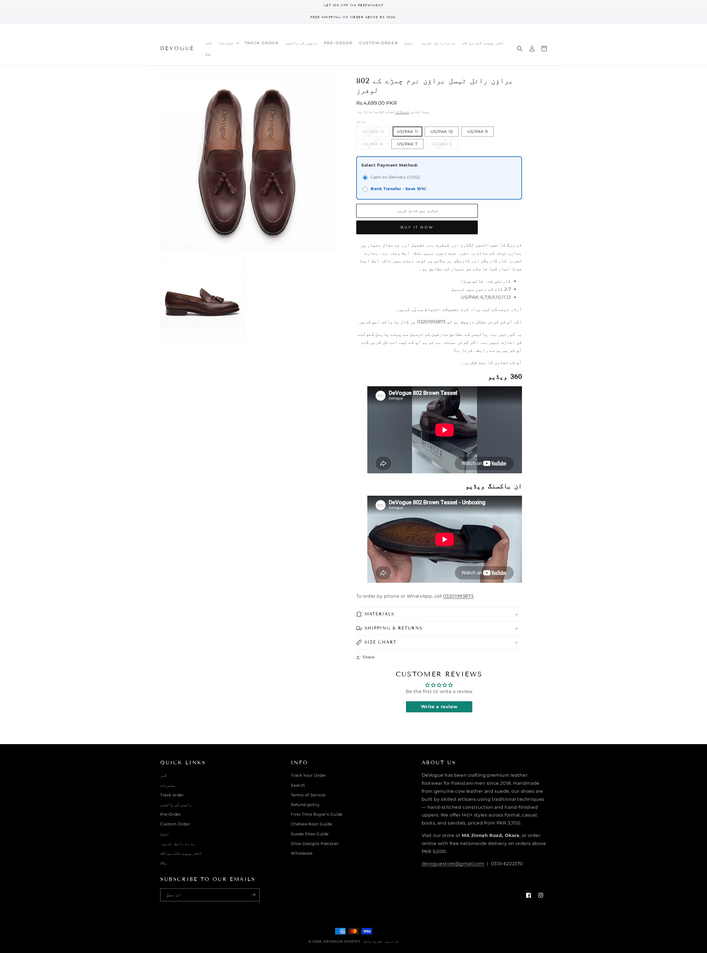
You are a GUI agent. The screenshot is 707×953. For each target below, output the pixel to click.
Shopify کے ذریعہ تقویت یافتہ (371, 941)
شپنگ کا (402, 111)
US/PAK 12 (376, 132)
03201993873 (458, 596)
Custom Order (175, 823)
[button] (228, 43)
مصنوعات (168, 785)
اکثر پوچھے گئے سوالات (181, 853)
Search (298, 785)
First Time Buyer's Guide (316, 814)
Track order (172, 794)
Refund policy (305, 804)
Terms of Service (308, 794)
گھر (163, 775)
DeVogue (333, 941)
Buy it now (417, 227)
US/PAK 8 (375, 145)
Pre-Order (170, 814)
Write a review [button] (439, 706)
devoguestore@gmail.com (453, 863)
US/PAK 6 (445, 145)
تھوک (164, 833)
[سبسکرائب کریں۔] (253, 894)
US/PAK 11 (407, 131)
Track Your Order (308, 775)
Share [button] (368, 657)
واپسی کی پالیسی (175, 804)
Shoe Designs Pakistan (315, 843)
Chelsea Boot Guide (311, 823)
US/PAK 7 (407, 143)
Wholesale (301, 853)
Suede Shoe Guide (310, 833)
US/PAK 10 (442, 131)
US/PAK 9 (477, 131)
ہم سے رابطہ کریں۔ (177, 843)
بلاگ (163, 862)
